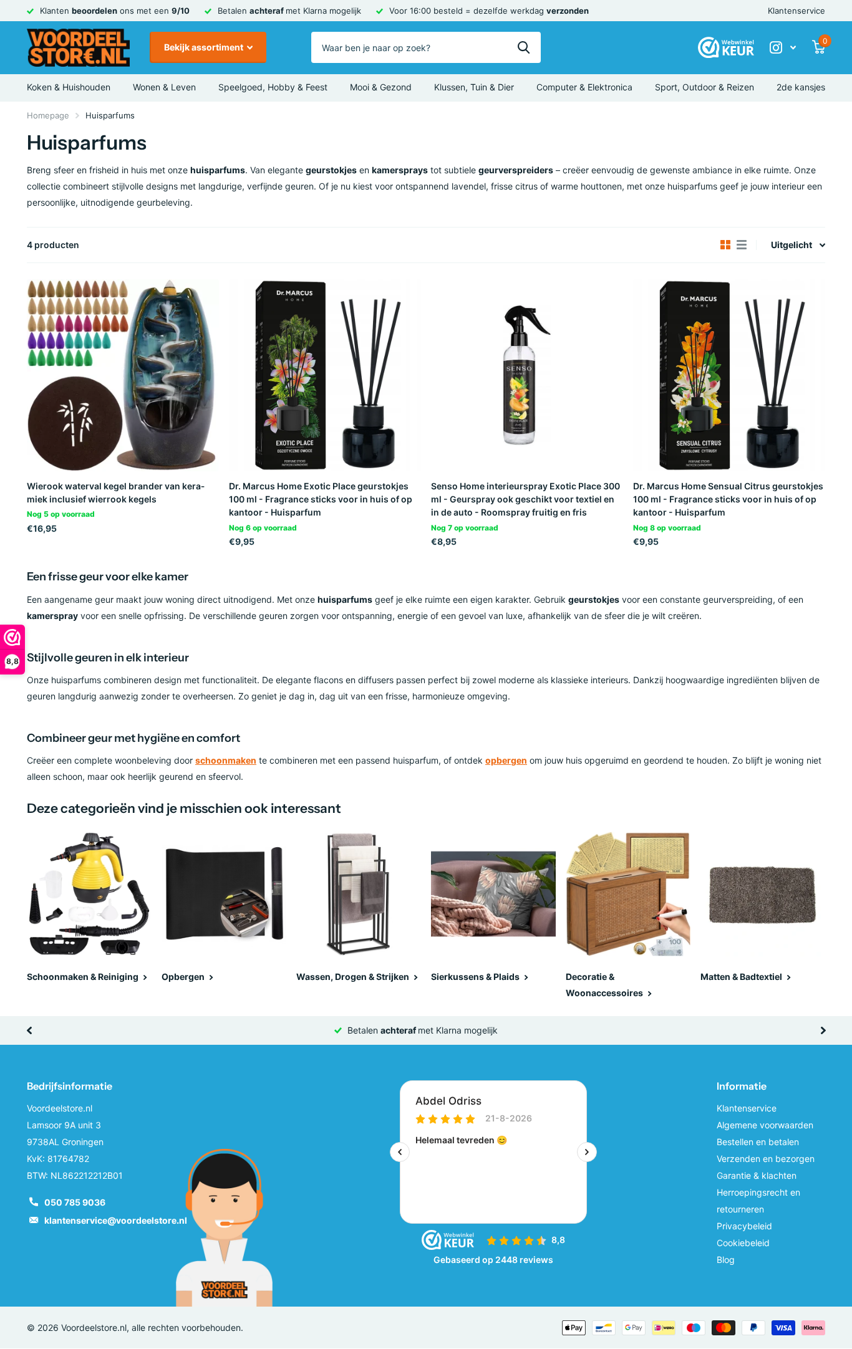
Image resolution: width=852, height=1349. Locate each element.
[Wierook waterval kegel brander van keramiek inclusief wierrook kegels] (123, 375)
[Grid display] (725, 245)
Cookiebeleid (743, 1242)
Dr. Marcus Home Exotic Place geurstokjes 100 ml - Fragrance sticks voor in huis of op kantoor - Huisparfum (320, 499)
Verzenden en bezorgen (766, 1158)
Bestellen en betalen (758, 1141)
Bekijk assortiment (204, 47)
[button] (29, 1030)
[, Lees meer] (782, 48)
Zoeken (523, 47)
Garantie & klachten (756, 1175)
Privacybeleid (744, 1226)
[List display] (742, 245)
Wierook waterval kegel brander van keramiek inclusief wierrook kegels (116, 492)
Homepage (48, 115)
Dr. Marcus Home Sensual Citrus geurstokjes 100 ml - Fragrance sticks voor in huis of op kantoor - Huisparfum (728, 499)
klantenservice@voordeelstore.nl (115, 1220)
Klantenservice (796, 11)
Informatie (742, 1086)
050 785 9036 (74, 1202)
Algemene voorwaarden (765, 1125)
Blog (726, 1259)
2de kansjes (801, 87)
